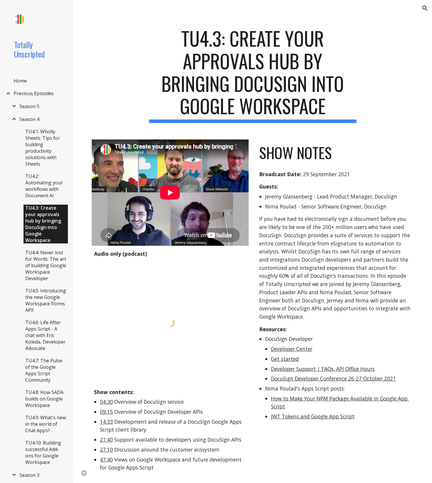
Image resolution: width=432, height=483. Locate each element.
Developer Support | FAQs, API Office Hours (323, 368)
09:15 (106, 411)
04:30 (106, 401)
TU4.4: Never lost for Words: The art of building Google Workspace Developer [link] (45, 265)
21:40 (106, 439)
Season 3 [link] (29, 475)
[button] (425, 8)
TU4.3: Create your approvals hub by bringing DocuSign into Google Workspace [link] (43, 224)
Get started (285, 358)
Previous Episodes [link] (34, 93)
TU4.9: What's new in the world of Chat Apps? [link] (45, 424)
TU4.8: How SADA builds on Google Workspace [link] (44, 398)
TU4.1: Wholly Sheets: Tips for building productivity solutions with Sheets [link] (42, 147)
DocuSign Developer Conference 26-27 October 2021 (333, 378)
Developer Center (291, 348)
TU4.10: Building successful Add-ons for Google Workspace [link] (43, 452)
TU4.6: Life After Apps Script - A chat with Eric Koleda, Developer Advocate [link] (45, 335)
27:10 (106, 449)
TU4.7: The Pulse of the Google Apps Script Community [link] (43, 370)
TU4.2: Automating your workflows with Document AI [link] (44, 186)
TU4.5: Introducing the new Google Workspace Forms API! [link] (45, 300)
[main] (253, 75)
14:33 (106, 421)
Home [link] (20, 81)
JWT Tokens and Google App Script (312, 416)
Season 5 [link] (29, 106)
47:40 (106, 459)
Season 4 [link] (29, 119)
